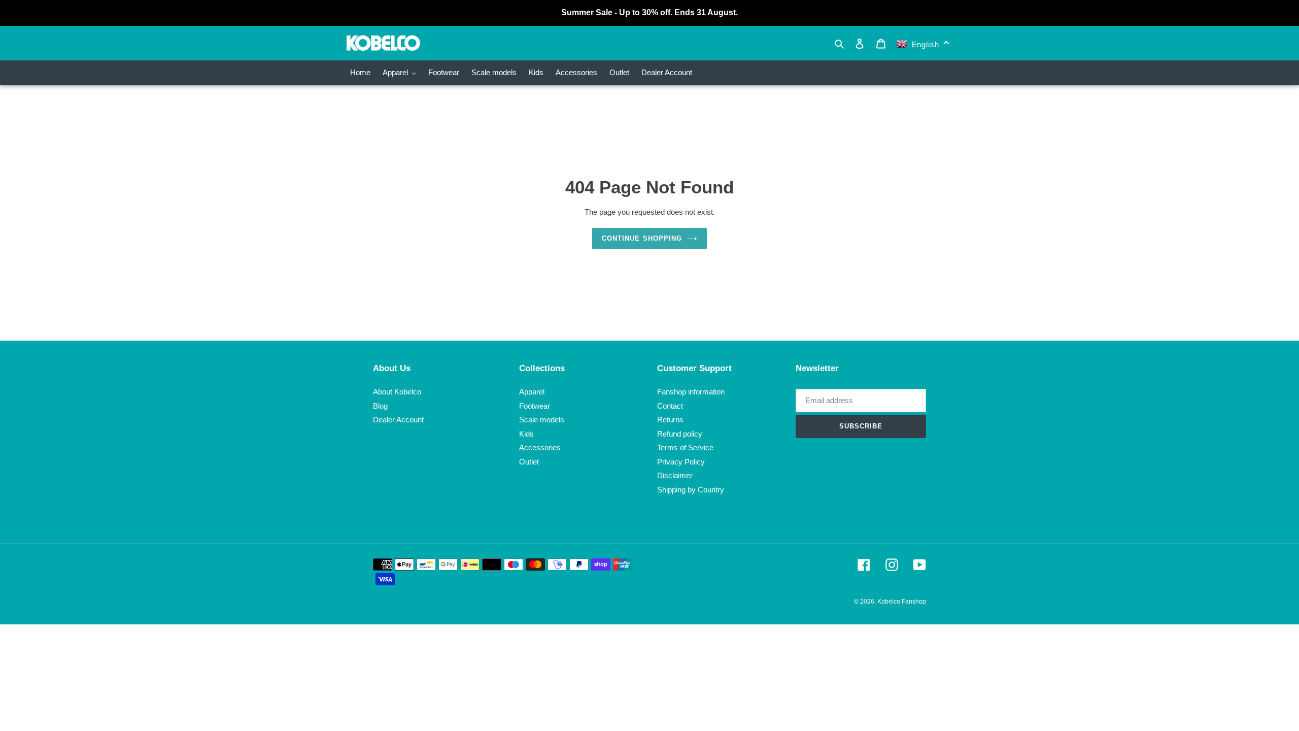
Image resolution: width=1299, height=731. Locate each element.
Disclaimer (675, 475)
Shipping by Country (690, 489)
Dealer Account (398, 419)
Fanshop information (691, 391)
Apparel (531, 391)
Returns (670, 419)
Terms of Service (685, 447)
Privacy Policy (681, 461)
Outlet (529, 461)
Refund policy (679, 433)
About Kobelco (397, 391)
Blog (380, 406)
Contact (670, 406)
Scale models (541, 419)
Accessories (540, 447)
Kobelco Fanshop (901, 601)
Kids (526, 433)
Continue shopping (642, 238)
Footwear (534, 406)
